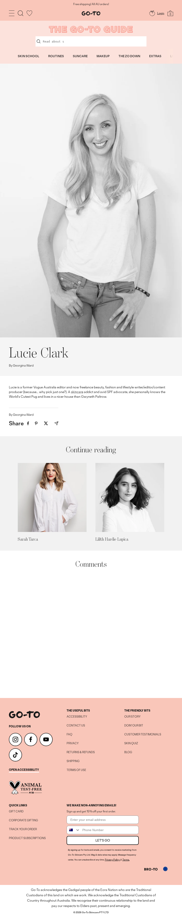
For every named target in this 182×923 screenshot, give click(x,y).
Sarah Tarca (28, 539)
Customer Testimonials (142, 734)
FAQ (69, 734)
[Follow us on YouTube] (46, 739)
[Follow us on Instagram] (15, 739)
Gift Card (16, 811)
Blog (128, 752)
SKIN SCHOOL (28, 56)
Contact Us (76, 725)
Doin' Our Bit (133, 725)
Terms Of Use (76, 770)
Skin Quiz (131, 743)
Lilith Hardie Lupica (111, 539)
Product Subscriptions (27, 838)
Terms (125, 859)
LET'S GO (102, 840)
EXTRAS (155, 56)
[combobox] (73, 830)
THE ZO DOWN (129, 56)
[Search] (20, 13)
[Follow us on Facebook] (31, 739)
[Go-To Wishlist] (29, 13)
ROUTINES (56, 56)
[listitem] (28, 423)
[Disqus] (91, 633)
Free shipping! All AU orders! (91, 4)
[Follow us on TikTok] (15, 755)
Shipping (73, 761)
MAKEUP (103, 56)
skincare (77, 392)
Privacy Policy (112, 859)
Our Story (132, 716)
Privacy (73, 743)
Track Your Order (23, 829)
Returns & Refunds (81, 752)
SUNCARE (80, 56)
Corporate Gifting (23, 820)
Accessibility (77, 716)
